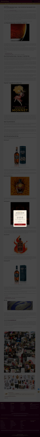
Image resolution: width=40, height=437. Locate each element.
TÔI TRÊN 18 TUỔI (20, 224)
